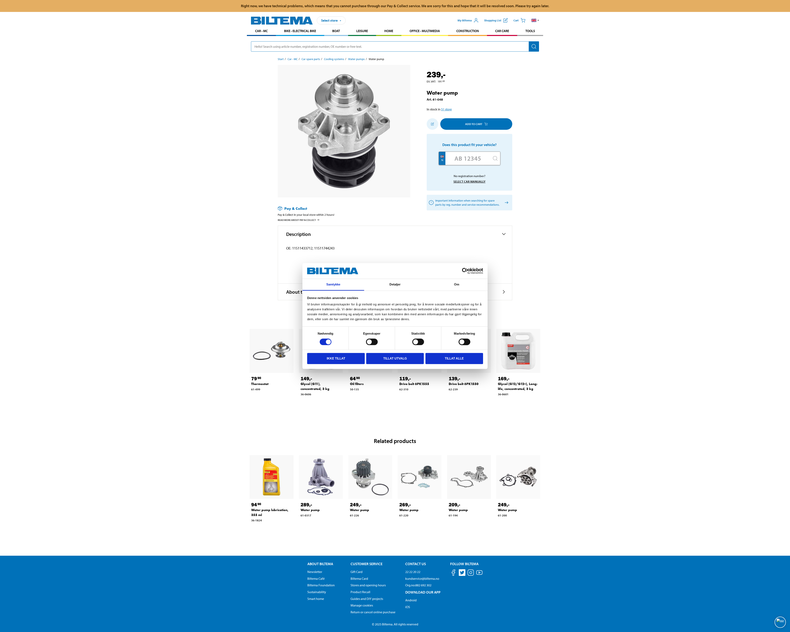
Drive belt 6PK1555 (414, 384)
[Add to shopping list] (432, 124)
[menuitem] (261, 31)
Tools (530, 31)
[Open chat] (780, 622)
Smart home (315, 599)
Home (388, 31)
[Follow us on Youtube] (479, 574)
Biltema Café (316, 578)
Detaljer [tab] (395, 284)
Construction (467, 31)
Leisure (362, 31)
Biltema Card (359, 578)
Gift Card (356, 572)
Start (281, 59)
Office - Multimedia (425, 31)
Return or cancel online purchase (373, 612)
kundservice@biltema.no (422, 578)
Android (411, 600)
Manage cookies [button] (362, 605)
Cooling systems (334, 59)
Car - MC (261, 31)
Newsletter (314, 572)
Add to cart (473, 124)
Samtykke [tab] (333, 284)
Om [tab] (456, 284)
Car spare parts (311, 59)
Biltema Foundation (321, 585)
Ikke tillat (336, 358)
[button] (535, 20)
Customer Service (366, 563)
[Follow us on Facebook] (453, 573)
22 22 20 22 (412, 572)
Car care (502, 31)
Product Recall (360, 592)
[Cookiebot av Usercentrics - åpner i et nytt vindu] (465, 271)
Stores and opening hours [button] (368, 585)
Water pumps (356, 59)
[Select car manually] (505, 202)
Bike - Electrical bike (300, 31)
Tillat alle (454, 358)
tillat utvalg (395, 358)
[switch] (372, 342)
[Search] (534, 46)
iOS (407, 607)
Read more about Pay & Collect (297, 219)
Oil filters (357, 384)
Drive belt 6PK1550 (464, 384)
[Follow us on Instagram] (470, 573)
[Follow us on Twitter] (462, 573)
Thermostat (259, 384)
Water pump (310, 510)
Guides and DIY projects (367, 599)
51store (446, 109)
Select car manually (469, 181)
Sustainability (316, 592)
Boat (336, 31)
